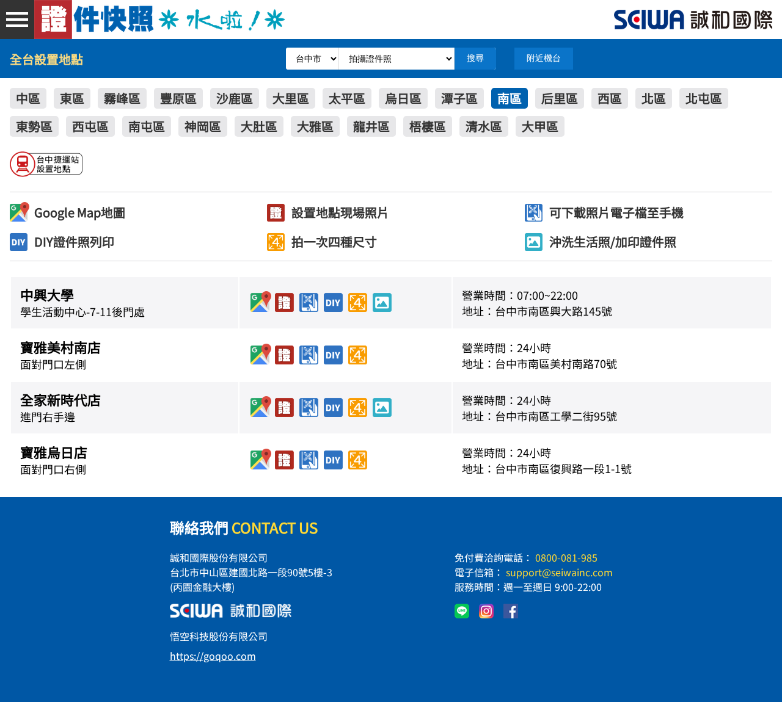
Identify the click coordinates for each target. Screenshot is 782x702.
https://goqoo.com (213, 655)
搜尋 (475, 58)
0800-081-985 (566, 557)
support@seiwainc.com (559, 572)
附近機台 (544, 58)
